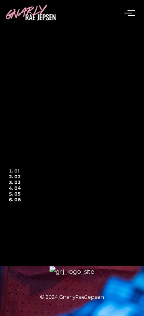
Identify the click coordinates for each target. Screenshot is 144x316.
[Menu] (131, 12)
